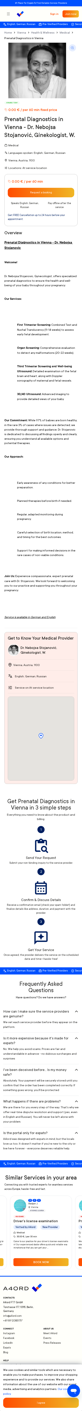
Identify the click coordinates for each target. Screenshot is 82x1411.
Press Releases (52, 1343)
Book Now (41, 1262)
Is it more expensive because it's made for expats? (35, 1040)
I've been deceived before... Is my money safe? (34, 1072)
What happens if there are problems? (32, 1101)
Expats (7, 1347)
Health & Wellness (43, 32)
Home (8, 32)
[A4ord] (20, 14)
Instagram (9, 1333)
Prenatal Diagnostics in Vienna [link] (23, 38)
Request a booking (41, 192)
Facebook (8, 1338)
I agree (41, 1402)
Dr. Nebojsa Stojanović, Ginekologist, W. (38, 650)
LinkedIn (8, 1343)
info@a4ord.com (12, 1316)
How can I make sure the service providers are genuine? (36, 1013)
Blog (5, 1352)
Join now (70, 13)
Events (47, 1338)
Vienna (21, 32)
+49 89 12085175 (13, 1320)
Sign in (54, 13)
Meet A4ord (50, 1333)
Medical (65, 32)
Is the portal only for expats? (25, 1133)
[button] (41, 736)
